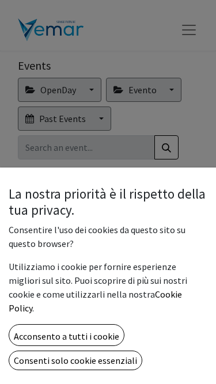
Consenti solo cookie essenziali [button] (75, 360)
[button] (66, 335)
